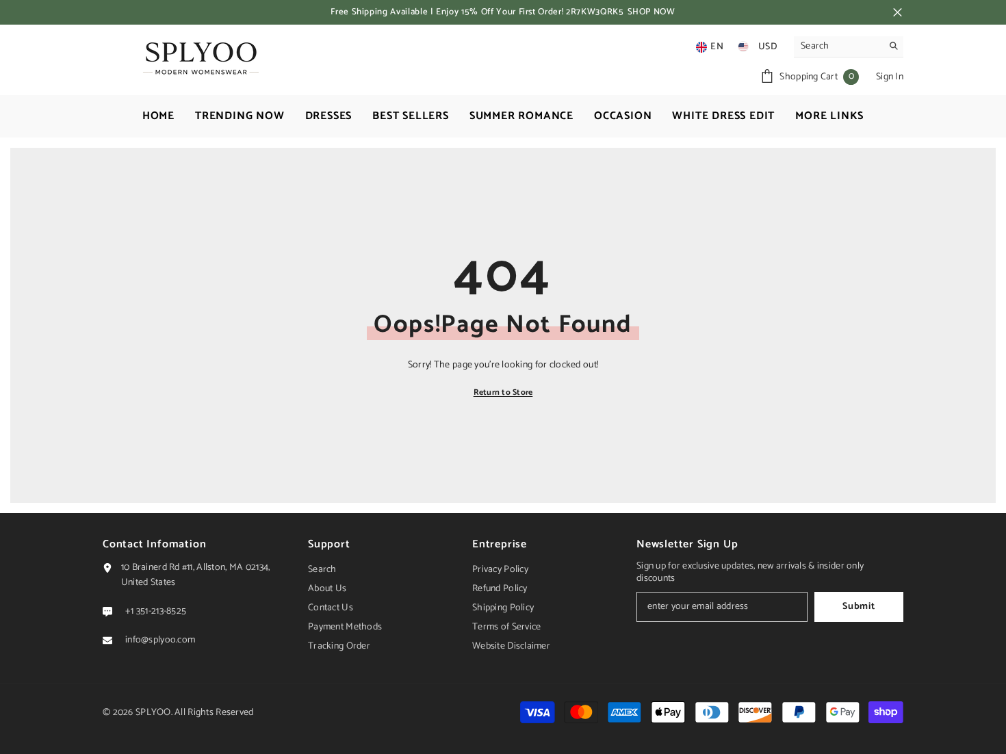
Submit (858, 606)
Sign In (889, 77)
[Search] (848, 46)
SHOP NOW (651, 12)
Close (897, 12)
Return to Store (503, 392)
